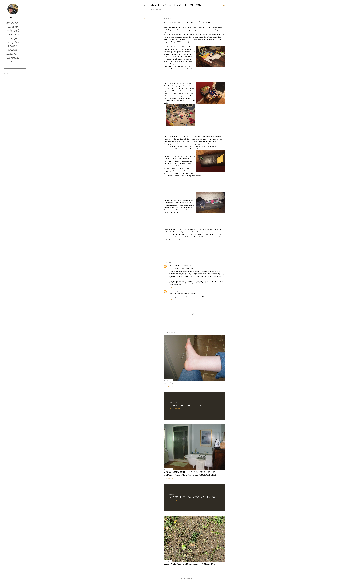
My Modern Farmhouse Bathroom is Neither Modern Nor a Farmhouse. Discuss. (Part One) (190, 473)
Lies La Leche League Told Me (186, 405)
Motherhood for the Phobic (176, 5)
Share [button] (145, 19)
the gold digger (174, 265)
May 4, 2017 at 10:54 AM (182, 291)
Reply (170, 287)
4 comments (177, 500)
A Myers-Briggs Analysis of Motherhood (192, 497)
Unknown (172, 291)
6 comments (171, 386)
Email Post (171, 256)
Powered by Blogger (186, 578)
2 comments (171, 478)
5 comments (177, 408)
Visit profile (13, 64)
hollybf (13, 17)
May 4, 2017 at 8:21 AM (185, 265)
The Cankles (171, 383)
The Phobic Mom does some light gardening (189, 563)
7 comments (171, 567)
